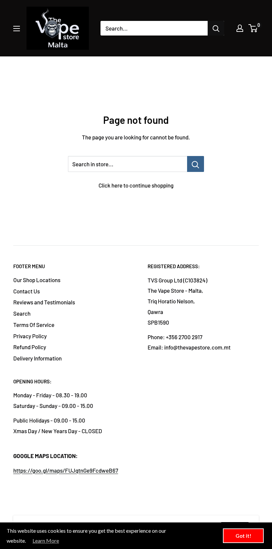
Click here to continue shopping (136, 185)
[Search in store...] (195, 164)
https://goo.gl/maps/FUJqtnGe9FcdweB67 (65, 470)
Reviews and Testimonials (44, 302)
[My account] (240, 28)
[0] (253, 28)
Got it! (243, 536)
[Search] (216, 28)
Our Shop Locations (36, 279)
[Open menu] (16, 28)
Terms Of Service (33, 324)
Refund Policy (29, 347)
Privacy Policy (30, 336)
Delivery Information (37, 358)
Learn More (46, 540)
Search (22, 313)
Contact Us (26, 291)
